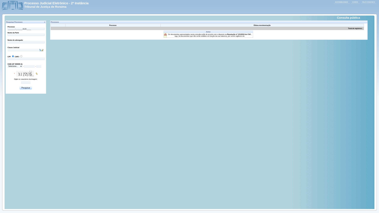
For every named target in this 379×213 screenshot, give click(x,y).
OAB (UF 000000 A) (15, 64)
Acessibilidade (341, 2)
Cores (355, 2)
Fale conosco (368, 2)
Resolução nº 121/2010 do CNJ (239, 34)
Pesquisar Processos (25, 22)
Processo (11, 27)
